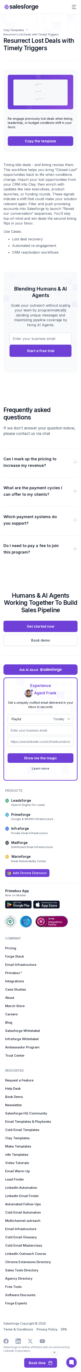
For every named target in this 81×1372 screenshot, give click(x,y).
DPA (64, 1329)
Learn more (40, 768)
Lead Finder (14, 1179)
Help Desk (13, 1088)
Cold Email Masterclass (23, 1245)
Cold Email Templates (22, 1130)
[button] (74, 7)
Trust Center (15, 1055)
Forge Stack (14, 956)
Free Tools (13, 1287)
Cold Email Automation (23, 1212)
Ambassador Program (22, 1047)
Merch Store (15, 1006)
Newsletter (13, 1105)
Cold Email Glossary (21, 1237)
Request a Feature (19, 1080)
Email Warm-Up (17, 1171)
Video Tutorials (17, 1163)
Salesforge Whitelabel (22, 1031)
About (9, 998)
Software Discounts (20, 1295)
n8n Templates (16, 1154)
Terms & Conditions (18, 1329)
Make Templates (18, 1146)
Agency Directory (19, 1278)
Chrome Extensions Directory (28, 1262)
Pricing (10, 948)
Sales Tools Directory (21, 1270)
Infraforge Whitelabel (22, 1039)
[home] (21, 7)
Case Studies (15, 989)
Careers (11, 1014)
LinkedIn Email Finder (22, 1196)
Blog (8, 1022)
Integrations (14, 981)
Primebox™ (13, 973)
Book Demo (14, 1097)
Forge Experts (16, 1303)
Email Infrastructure (20, 965)
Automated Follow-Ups (23, 1204)
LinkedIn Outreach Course (25, 1254)
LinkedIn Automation (21, 1188)
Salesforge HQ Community (26, 1113)
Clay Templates (17, 1138)
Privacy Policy (47, 1329)
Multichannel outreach (22, 1221)
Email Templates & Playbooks (28, 1121)
